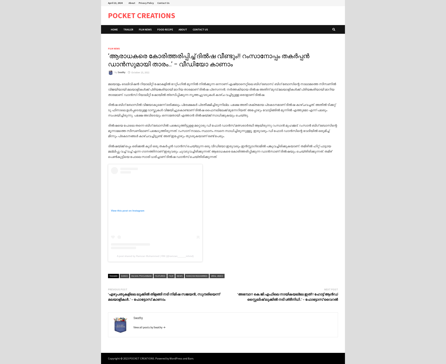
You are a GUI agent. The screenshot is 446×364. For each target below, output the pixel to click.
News (180, 275)
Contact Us (163, 3)
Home (114, 29)
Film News (145, 29)
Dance (124, 275)
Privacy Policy (146, 3)
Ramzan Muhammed (196, 275)
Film (171, 275)
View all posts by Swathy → (149, 327)
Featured (160, 275)
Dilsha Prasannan (141, 275)
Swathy (121, 72)
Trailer (128, 29)
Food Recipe (165, 29)
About (132, 3)
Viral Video (217, 275)
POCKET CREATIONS (141, 15)
